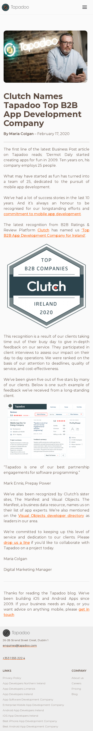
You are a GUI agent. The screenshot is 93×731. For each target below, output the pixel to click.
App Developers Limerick (19, 688)
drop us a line (17, 542)
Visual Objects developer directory (51, 516)
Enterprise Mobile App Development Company (33, 705)
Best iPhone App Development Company (30, 721)
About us (78, 678)
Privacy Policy (12, 678)
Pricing (76, 688)
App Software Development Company (28, 699)
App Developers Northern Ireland (24, 683)
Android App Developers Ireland (23, 710)
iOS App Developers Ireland (20, 715)
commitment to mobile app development (42, 214)
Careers (76, 683)
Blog (75, 694)
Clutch (43, 230)
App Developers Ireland (18, 694)
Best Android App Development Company (30, 726)
